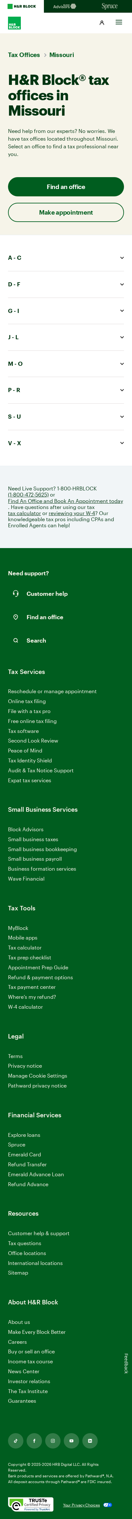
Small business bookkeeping (42, 849)
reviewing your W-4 (72, 513)
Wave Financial (26, 878)
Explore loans (24, 1135)
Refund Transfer (27, 1164)
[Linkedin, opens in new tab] (90, 1441)
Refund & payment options (40, 977)
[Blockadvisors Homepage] (66, 6)
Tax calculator (25, 947)
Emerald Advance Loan (36, 1174)
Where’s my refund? (32, 997)
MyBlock (18, 928)
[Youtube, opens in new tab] (71, 1441)
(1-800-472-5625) (28, 494)
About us (19, 1322)
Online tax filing (27, 701)
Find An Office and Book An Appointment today (65, 501)
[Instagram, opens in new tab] (53, 1441)
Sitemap (18, 1272)
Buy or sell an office (31, 1351)
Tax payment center (32, 987)
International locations (35, 1263)
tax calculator (24, 513)
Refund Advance (28, 1184)
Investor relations (29, 1381)
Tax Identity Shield (30, 760)
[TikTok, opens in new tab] (15, 1441)
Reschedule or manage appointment (52, 691)
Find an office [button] (66, 186)
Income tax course (30, 1361)
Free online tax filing (32, 721)
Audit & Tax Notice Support (41, 770)
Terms (15, 1056)
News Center (23, 1371)
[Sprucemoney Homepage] (110, 6)
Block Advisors (26, 829)
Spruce (16, 1144)
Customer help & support (39, 1233)
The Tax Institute (28, 1391)
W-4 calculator (25, 1007)
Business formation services (42, 869)
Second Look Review (33, 740)
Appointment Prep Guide (38, 967)
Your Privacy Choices (81, 1505)
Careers (17, 1342)
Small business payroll (35, 859)
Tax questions (24, 1243)
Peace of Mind (25, 750)
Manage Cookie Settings (37, 1075)
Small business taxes (33, 839)
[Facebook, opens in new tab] (34, 1441)
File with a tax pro (29, 711)
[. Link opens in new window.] (31, 1505)
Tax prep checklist (29, 957)
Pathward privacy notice (37, 1085)
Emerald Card (24, 1154)
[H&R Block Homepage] (22, 6)
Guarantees (22, 1401)
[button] (102, 23)
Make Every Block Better (37, 1332)
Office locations (27, 1253)
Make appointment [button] (66, 212)
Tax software (23, 731)
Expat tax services (29, 780)
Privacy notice (25, 1066)
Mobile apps (22, 937)
